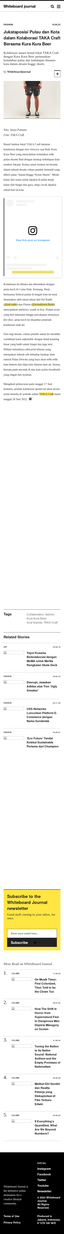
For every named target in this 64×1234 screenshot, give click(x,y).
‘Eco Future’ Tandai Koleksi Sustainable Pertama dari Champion (42, 742)
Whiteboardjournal (19, 71)
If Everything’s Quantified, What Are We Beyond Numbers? (46, 1127)
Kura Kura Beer (36, 618)
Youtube (43, 1185)
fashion (49, 614)
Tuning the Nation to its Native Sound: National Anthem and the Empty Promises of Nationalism (47, 1056)
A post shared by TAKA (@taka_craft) (33, 272)
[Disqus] (32, 460)
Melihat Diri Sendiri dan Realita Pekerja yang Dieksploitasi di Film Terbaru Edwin (47, 1094)
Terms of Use (11, 1216)
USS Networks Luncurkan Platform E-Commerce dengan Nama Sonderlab (42, 715)
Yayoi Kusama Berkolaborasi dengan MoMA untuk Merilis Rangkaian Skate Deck (42, 659)
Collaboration (35, 614)
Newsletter (44, 1191)
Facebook (44, 1174)
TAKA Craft (51, 622)
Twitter (41, 1180)
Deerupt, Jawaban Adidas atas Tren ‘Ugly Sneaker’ (42, 686)
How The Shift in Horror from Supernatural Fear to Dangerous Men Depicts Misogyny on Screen (47, 1019)
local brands (34, 622)
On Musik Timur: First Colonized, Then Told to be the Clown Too (46, 985)
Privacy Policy (12, 1222)
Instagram (44, 1168)
